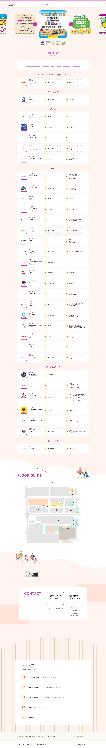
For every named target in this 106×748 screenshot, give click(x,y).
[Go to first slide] (71, 24)
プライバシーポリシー (41, 736)
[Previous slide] (35, 24)
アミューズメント (76, 65)
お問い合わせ (21, 736)
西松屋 (30, 99)
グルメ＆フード (67, 65)
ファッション (45, 65)
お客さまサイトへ (30, 744)
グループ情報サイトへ (40, 744)
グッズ (52, 65)
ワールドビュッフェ (34, 395)
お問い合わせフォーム (77, 615)
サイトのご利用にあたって (30, 736)
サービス (59, 65)
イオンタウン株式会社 (51, 736)
